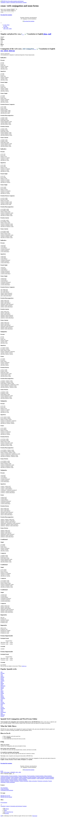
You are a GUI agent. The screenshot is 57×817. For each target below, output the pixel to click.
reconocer (3, 703)
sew (2, 51)
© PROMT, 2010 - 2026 (15, 772)
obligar (2, 688)
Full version (6, 772)
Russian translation (13, 776)
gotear (2, 709)
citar (1, 672)
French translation (31, 776)
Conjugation (16, 2)
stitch (6, 51)
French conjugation (10, 782)
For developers (4, 802)
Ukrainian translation (49, 778)
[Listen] (23, 34)
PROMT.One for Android (6, 797)
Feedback (7, 808)
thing (45, 34)
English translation (5, 776)
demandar (3, 708)
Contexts (8, 2)
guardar (2, 693)
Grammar (24, 2)
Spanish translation (39, 776)
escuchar (2, 673)
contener (2, 680)
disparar (2, 716)
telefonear (3, 714)
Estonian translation (13, 779)
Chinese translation (41, 777)
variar (2, 675)
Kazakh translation (32, 777)
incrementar (3, 712)
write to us (24, 666)
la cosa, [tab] (6, 25)
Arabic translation (15, 777)
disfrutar (2, 677)
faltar (2, 682)
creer (2, 674)
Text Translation (4, 787)
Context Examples (5, 789)
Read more (34, 815)
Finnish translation (5, 779)
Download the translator (6, 14)
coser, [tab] (7, 28)
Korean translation (50, 777)
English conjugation (14, 781)
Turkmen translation (31, 778)
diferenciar (3, 685)
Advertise (7, 813)
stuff (49, 34)
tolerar (2, 692)
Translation (3, 2)
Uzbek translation (40, 778)
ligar (2, 689)
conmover (3, 698)
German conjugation (23, 781)
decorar (2, 687)
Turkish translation (22, 778)
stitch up (12, 51)
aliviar (2, 684)
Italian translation (48, 776)
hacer (2, 699)
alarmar (2, 679)
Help (6, 810)
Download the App (9, 811)
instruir (2, 695)
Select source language (6, 9)
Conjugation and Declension (7, 790)
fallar (2, 701)
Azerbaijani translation (5, 777)
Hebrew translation (23, 777)
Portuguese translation (5, 778)
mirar (2, 713)
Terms (2, 772)
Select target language (5, 10)
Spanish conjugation (5, 781)
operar (2, 711)
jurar (2, 706)
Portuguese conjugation (43, 781)
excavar (2, 702)
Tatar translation (14, 778)
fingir (2, 704)
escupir (2, 707)
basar (2, 694)
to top (2, 771)
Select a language (4, 773)
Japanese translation (22, 779)
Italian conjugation (33, 781)
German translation (22, 776)
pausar (2, 690)
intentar (2, 683)
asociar (2, 678)
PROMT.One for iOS (5, 795)
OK (1, 815)
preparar (2, 697)
